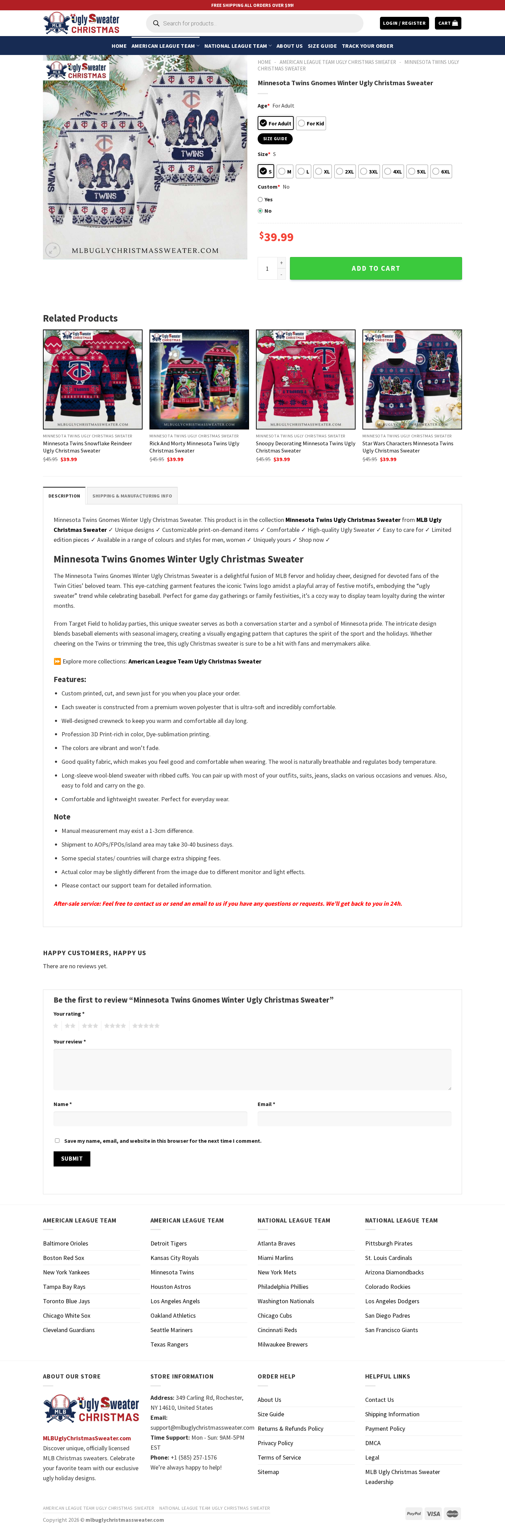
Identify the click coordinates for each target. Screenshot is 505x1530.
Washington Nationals (286, 1301)
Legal (372, 1457)
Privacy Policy (275, 1443)
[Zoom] (52, 250)
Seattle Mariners (171, 1330)
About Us (290, 45)
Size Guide (322, 45)
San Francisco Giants (391, 1330)
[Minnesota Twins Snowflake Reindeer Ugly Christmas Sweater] (93, 379)
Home (119, 45)
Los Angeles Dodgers (392, 1301)
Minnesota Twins (172, 1272)
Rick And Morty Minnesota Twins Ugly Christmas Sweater (194, 447)
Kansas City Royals (174, 1258)
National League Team (235, 45)
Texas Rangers (169, 1344)
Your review (70, 1041)
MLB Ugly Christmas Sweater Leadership (402, 1477)
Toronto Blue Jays (66, 1301)
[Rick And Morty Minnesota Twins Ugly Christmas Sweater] (199, 379)
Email (266, 1104)
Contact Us (379, 1400)
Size (264, 153)
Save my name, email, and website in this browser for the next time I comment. (162, 1140)
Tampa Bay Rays (64, 1287)
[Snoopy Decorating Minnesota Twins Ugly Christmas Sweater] (306, 379)
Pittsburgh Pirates (389, 1243)
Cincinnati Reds (277, 1330)
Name (63, 1104)
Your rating (69, 1013)
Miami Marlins (275, 1258)
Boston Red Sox (63, 1258)
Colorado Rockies (388, 1287)
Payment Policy (385, 1428)
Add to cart (376, 268)
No (268, 210)
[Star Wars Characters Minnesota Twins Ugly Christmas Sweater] (412, 379)
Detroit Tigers (168, 1243)
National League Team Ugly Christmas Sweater (214, 1508)
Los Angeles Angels (175, 1301)
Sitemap (268, 1472)
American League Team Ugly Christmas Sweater (338, 62)
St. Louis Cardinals (388, 1258)
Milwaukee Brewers (283, 1344)
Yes (269, 199)
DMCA (373, 1443)
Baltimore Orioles (65, 1243)
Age (264, 105)
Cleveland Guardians (69, 1330)
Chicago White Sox (66, 1315)
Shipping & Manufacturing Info (132, 496)
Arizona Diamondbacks (394, 1272)
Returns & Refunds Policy (290, 1428)
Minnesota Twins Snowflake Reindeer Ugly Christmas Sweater (87, 447)
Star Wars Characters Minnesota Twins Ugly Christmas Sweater (407, 447)
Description (64, 496)
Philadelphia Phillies (283, 1287)
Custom (269, 186)
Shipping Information (392, 1414)
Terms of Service (279, 1457)
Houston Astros (170, 1287)
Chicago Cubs (275, 1315)
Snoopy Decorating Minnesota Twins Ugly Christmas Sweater (306, 447)
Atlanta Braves (276, 1243)
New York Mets (277, 1272)
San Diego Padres (387, 1315)
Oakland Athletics (173, 1315)
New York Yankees (66, 1272)
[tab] (64, 495)
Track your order (367, 45)
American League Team (163, 45)
